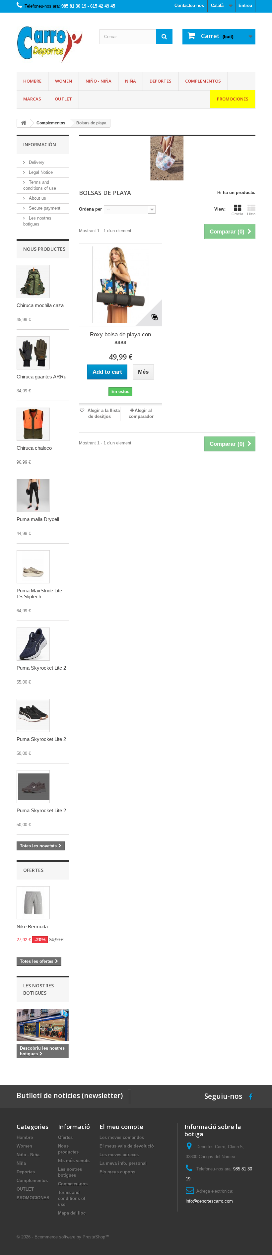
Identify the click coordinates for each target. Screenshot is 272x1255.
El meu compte (121, 1127)
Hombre (32, 81)
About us (37, 198)
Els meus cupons (117, 1171)
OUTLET (63, 99)
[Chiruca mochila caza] (33, 281)
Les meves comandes (122, 1137)
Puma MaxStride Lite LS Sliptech (39, 593)
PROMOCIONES (232, 99)
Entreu (245, 5)
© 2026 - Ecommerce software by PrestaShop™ (63, 1236)
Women (63, 81)
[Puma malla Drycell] (33, 495)
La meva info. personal (123, 1163)
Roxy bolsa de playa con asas (120, 338)
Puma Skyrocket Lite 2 (41, 668)
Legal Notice (40, 172)
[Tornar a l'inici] (23, 123)
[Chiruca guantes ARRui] (33, 352)
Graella (237, 214)
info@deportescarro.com (209, 1201)
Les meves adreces (119, 1154)
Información (39, 144)
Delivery (36, 162)
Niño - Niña (98, 81)
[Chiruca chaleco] (33, 424)
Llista (251, 214)
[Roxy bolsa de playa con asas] (120, 284)
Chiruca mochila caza (40, 305)
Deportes (160, 81)
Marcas (32, 99)
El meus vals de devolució (127, 1146)
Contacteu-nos (189, 5)
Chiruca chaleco (34, 448)
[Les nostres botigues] (43, 1025)
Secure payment (44, 208)
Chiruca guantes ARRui (42, 376)
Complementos (203, 81)
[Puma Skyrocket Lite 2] (33, 644)
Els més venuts (74, 1160)
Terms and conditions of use (71, 1198)
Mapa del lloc (72, 1213)
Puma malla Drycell (38, 519)
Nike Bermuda (32, 926)
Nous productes (44, 249)
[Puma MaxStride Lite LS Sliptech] (33, 566)
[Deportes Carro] (53, 45)
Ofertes (33, 870)
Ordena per (90, 209)
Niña (130, 81)
